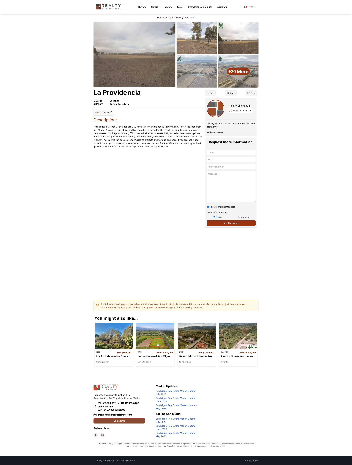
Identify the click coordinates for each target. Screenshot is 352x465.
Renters (168, 6)
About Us (222, 6)
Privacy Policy (251, 460)
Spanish (245, 216)
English (219, 216)
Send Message (231, 223)
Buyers (142, 6)
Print (253, 93)
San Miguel (200, 6)
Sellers (154, 6)
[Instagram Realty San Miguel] (102, 435)
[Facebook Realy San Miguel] (96, 435)
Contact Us (119, 420)
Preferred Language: (217, 212)
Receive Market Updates (222, 206)
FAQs (180, 6)
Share (233, 93)
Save (212, 93)
